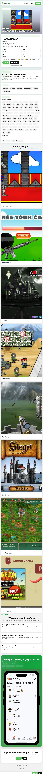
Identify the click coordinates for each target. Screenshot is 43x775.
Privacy (26, 765)
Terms (23, 765)
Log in (27, 3)
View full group (14, 62)
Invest (32, 3)
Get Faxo (38, 3)
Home (24, 3)
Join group (6, 62)
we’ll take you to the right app (16, 65)
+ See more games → (5, 614)
